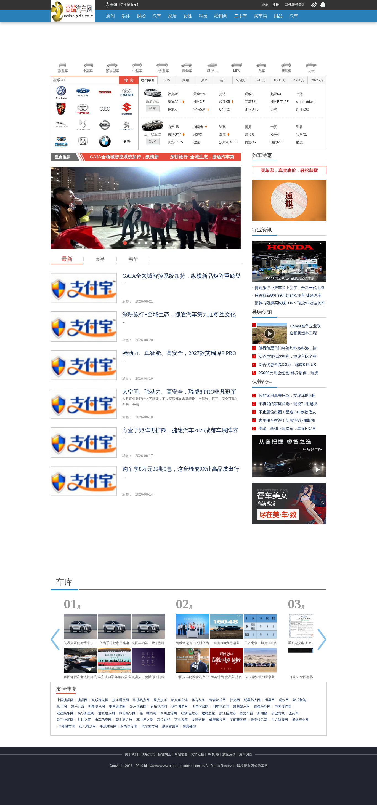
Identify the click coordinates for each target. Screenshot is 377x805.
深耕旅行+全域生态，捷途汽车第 (202, 156)
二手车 (240, 16)
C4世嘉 (224, 109)
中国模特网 (283, 706)
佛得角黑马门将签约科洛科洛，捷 (288, 348)
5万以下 (242, 80)
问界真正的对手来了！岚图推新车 (80, 644)
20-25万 (317, 80)
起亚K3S (302, 109)
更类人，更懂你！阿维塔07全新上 (148, 678)
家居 (172, 16)
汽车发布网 (149, 726)
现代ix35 (276, 142)
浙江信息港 (227, 713)
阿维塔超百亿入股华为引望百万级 (192, 644)
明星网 (270, 700)
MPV (236, 71)
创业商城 (278, 713)
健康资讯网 (170, 726)
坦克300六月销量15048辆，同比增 (226, 644)
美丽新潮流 (238, 720)
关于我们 (131, 754)
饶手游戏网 (65, 720)
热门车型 (148, 80)
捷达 (222, 94)
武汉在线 (163, 720)
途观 (222, 127)
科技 (203, 16)
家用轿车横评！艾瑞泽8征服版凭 (287, 420)
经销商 (220, 16)
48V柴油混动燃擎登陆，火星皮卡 (260, 678)
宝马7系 (251, 102)
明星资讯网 (96, 706)
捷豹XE (199, 102)
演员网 (82, 700)
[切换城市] (128, 5)
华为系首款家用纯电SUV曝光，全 (114, 644)
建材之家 (208, 713)
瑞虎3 (197, 135)
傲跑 (196, 142)
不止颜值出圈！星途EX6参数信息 (287, 412)
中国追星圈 (117, 706)
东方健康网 (279, 720)
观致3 (249, 94)
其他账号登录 (295, 5)
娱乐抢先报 (100, 700)
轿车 (152, 109)
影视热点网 (141, 700)
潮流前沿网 (108, 726)
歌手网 (62, 706)
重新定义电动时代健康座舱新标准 (304, 644)
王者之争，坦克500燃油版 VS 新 (260, 644)
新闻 (110, 16)
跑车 (261, 71)
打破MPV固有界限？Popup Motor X (304, 678)
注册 (275, 5)
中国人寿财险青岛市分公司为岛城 (192, 678)
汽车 (156, 16)
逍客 (299, 127)
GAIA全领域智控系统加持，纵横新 (124, 156)
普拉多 (250, 135)
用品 (278, 16)
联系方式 (148, 754)
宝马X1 (301, 135)
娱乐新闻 (299, 700)
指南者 (198, 127)
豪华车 (187, 71)
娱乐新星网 (86, 713)
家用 (185, 80)
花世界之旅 (124, 720)
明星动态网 (221, 706)
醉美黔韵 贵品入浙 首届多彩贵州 (226, 678)
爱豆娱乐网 (106, 713)
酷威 (299, 142)
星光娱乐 (160, 700)
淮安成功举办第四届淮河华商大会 (114, 678)
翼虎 (222, 135)
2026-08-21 (144, 301)
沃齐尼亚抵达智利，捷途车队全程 (288, 356)
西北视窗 (181, 720)
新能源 (286, 71)
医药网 (294, 713)
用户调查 (245, 754)
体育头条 (198, 700)
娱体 (125, 16)
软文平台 (246, 713)
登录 (265, 5)
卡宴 (273, 127)
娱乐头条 (77, 706)
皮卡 (311, 71)
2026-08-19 (144, 379)
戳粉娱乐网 (127, 713)
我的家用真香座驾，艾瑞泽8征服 (287, 395)
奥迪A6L (174, 102)
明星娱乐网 (65, 713)
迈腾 (273, 109)
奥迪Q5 (250, 142)
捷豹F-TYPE (279, 102)
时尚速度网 (129, 726)
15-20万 (298, 80)
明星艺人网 (252, 700)
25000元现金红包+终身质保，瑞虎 (288, 373)
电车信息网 (103, 720)
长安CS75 (175, 142)
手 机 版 (213, 754)
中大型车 (162, 71)
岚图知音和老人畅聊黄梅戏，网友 (80, 678)
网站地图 (181, 754)
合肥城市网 (67, 726)
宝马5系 (199, 109)
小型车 (88, 71)
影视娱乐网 (241, 706)
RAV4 (274, 135)
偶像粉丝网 (262, 706)
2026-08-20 (144, 340)
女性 (187, 16)
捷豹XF (173, 109)
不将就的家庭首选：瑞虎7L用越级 (288, 404)
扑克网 (235, 700)
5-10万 (261, 80)
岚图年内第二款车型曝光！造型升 (148, 644)
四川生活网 (168, 713)
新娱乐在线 (179, 700)
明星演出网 (200, 706)
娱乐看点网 (120, 700)
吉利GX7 (174, 135)
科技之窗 (84, 720)
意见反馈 (229, 754)
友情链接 (198, 720)
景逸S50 (199, 94)
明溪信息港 (189, 713)
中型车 (137, 71)
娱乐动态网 (138, 706)
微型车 (63, 71)
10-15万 (280, 80)
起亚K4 (275, 94)
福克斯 (173, 94)
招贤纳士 (164, 754)
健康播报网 (217, 720)
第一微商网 (148, 713)
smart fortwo (305, 102)
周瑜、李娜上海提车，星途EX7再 (287, 428)
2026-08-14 (144, 494)
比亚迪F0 (252, 109)
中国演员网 (65, 700)
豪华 (204, 80)
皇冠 (299, 94)
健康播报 (189, 726)
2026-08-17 (144, 456)
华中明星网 (179, 706)
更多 (127, 141)
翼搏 (248, 127)
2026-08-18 (144, 417)
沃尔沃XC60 (228, 142)
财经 (141, 16)
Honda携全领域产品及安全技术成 (289, 278)
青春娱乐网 (217, 700)
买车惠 (260, 16)
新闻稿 (262, 713)
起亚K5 (224, 102)
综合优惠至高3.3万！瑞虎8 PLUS (287, 364)
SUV (210, 71)
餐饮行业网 (300, 720)
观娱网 (284, 700)
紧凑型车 (112, 71)
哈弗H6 (173, 127)
